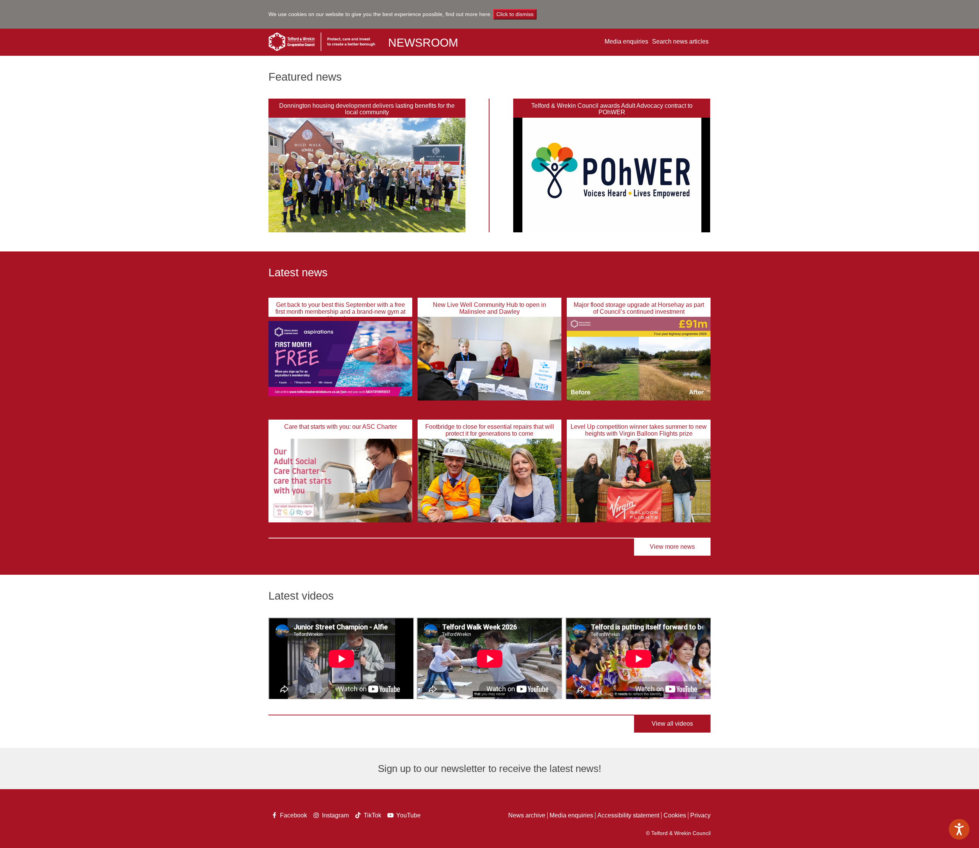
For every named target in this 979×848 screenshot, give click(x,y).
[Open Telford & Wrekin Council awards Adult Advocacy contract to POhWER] (612, 175)
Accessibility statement (628, 815)
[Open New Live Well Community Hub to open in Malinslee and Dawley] (489, 358)
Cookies (675, 815)
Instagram (334, 816)
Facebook (291, 816)
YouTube (408, 816)
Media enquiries (626, 41)
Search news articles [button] (680, 41)
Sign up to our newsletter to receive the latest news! (489, 768)
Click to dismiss (514, 14)
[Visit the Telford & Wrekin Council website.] (321, 41)
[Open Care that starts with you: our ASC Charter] (340, 480)
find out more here (468, 14)
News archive (526, 815)
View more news (672, 546)
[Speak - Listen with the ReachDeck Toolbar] (959, 829)
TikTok (371, 816)
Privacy (700, 815)
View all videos (672, 723)
